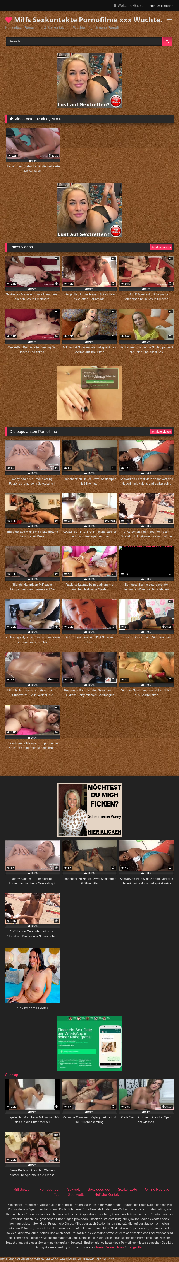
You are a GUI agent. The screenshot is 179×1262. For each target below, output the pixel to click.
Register (167, 5)
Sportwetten (77, 1195)
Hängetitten (135, 1247)
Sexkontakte (127, 1189)
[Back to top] (165, 1249)
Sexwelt (73, 1189)
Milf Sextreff (22, 1189)
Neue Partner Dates (110, 1247)
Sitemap (11, 1075)
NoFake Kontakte (108, 1195)
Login (151, 5)
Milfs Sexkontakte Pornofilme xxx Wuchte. (87, 19)
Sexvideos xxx (99, 1189)
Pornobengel (49, 1189)
